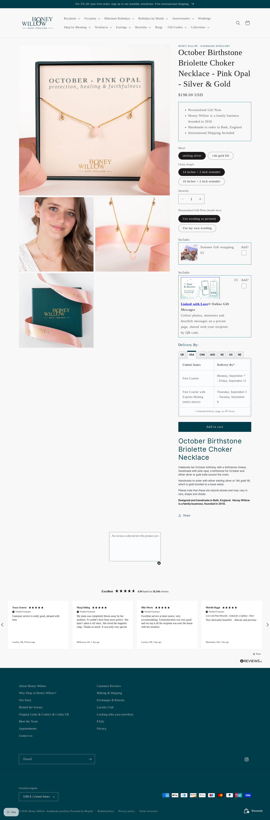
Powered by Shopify (82, 811)
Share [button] (186, 515)
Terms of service (148, 811)
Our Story (25, 700)
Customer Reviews (109, 686)
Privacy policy (126, 811)
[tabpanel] (214, 387)
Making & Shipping (109, 693)
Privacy (102, 728)
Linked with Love (194, 304)
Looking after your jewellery (115, 714)
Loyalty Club (105, 707)
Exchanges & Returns (111, 700)
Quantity (183, 190)
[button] (71, 18)
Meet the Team (28, 721)
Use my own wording (197, 228)
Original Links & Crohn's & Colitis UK (44, 714)
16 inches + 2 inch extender (201, 181)
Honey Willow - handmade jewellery (49, 811)
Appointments (28, 728)
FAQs (100, 721)
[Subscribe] (90, 759)
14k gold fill (220, 155)
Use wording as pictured (199, 218)
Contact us (26, 735)
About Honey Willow (32, 686)
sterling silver (192, 155)
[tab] (182, 355)
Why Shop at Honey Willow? (37, 693)
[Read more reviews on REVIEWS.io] (251, 661)
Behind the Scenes (31, 707)
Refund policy (106, 811)
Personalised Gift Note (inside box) (200, 210)
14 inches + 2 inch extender (201, 172)
